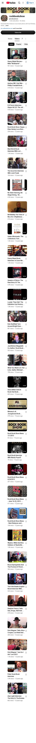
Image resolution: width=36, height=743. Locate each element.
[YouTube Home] (11, 2)
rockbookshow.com (7, 28)
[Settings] (23, 3)
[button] (25, 38)
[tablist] (18, 38)
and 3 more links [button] (17, 28)
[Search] (19, 3)
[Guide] (3, 3)
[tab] (10, 38)
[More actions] (26, 62)
